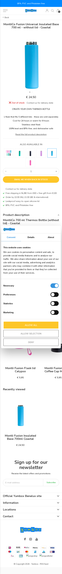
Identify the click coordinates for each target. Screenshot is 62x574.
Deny (31, 342)
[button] (5, 10)
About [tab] (51, 237)
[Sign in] (47, 10)
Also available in (31, 144)
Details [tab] (31, 237)
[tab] (31, 215)
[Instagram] (30, 539)
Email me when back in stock (31, 179)
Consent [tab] (11, 237)
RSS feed (44, 564)
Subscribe (51, 482)
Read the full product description (31, 134)
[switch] (54, 294)
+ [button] (56, 171)
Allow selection (31, 333)
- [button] (6, 171)
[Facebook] (25, 539)
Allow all (31, 325)
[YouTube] (36, 539)
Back (7, 17)
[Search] (52, 10)
